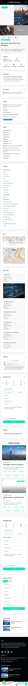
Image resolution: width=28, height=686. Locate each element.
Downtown (19, 50)
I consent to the (10, 418)
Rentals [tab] (5, 581)
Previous (3, 383)
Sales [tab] (10, 581)
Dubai (15, 50)
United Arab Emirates (13, 114)
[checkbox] (3, 418)
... (18, 468)
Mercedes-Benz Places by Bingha (16, 242)
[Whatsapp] (4, 682)
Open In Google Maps (7, 119)
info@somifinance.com (8, 661)
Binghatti (7, 39)
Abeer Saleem (7, 683)
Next (25, 383)
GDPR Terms (13, 418)
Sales (3, 39)
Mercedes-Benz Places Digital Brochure (14, 92)
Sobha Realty (5, 495)
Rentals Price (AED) (8, 605)
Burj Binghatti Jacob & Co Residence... (13, 464)
